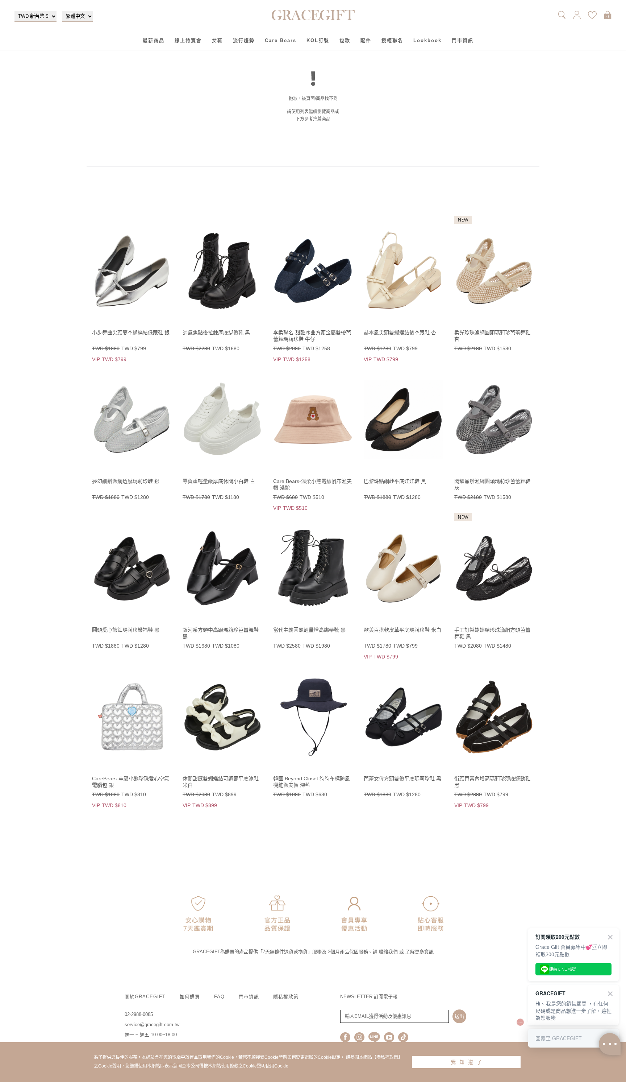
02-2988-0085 (139, 1014)
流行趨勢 (244, 40)
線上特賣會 (188, 40)
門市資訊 (462, 40)
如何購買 (190, 996)
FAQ (219, 996)
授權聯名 (392, 40)
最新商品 (153, 40)
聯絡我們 (388, 951)
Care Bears (280, 40)
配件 (365, 40)
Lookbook (427, 40)
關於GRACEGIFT (145, 996)
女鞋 (217, 40)
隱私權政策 (286, 996)
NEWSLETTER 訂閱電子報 (368, 996)
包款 (344, 40)
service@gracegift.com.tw (152, 1024)
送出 (459, 1016)
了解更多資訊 (419, 951)
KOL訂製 (317, 40)
